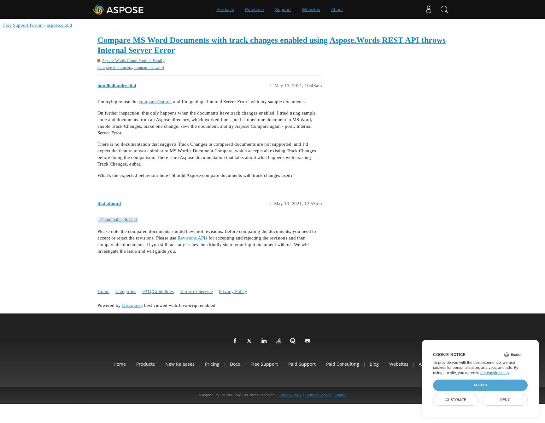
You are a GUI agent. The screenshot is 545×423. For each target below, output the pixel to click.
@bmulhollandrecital (118, 219)
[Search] (444, 9)
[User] (429, 9)
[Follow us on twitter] (251, 341)
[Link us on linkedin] (265, 341)
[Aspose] (119, 9)
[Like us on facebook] (236, 341)
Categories (125, 291)
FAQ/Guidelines (158, 291)
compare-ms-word (149, 67)
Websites (311, 9)
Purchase (254, 9)
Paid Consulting (342, 364)
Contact (341, 395)
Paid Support (302, 364)
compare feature (155, 101)
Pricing (212, 364)
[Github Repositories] (309, 341)
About (337, 9)
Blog (374, 364)
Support (283, 9)
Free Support (264, 364)
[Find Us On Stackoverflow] (280, 341)
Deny (505, 400)
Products (225, 9)
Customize (456, 400)
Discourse (132, 305)
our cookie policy (494, 373)
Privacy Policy (233, 291)
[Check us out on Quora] (294, 341)
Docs (235, 364)
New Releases (180, 364)
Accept (480, 385)
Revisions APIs (192, 237)
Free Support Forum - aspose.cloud (37, 25)
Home (103, 291)
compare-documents (114, 67)
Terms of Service (196, 291)
